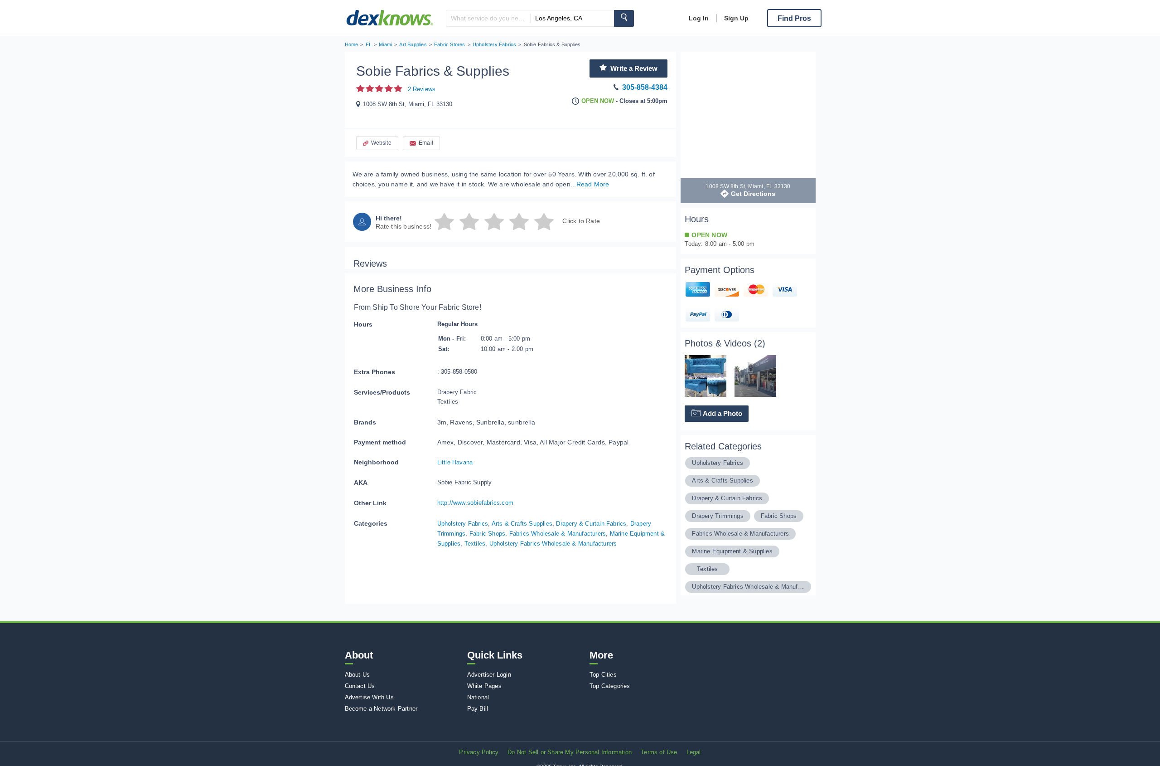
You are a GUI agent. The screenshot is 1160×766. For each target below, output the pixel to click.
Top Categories (610, 686)
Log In (699, 18)
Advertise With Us (369, 697)
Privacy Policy (478, 752)
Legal (693, 752)
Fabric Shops (487, 533)
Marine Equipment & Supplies (732, 551)
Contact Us (360, 686)
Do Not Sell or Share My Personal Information (570, 752)
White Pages (484, 686)
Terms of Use (659, 752)
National (478, 697)
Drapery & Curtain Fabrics (591, 523)
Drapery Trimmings (717, 515)
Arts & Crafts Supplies (522, 523)
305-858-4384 (644, 87)
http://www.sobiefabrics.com (475, 502)
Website (381, 143)
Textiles (475, 543)
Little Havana (455, 462)
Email (426, 143)
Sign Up (736, 18)
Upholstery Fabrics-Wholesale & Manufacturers (553, 543)
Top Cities (603, 674)
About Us (357, 674)
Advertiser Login (489, 674)
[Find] (624, 18)
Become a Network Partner (381, 708)
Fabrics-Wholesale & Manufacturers (557, 533)
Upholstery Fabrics (462, 523)
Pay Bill (477, 708)
